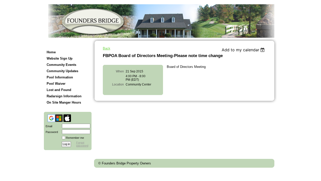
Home (51, 52)
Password (51, 131)
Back (106, 48)
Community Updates (62, 71)
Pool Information (60, 77)
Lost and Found (59, 90)
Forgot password (82, 144)
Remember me (75, 137)
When (120, 71)
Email (48, 126)
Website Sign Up (59, 58)
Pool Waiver (56, 83)
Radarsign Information (64, 96)
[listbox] (244, 50)
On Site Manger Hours (64, 102)
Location (118, 84)
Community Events (61, 65)
